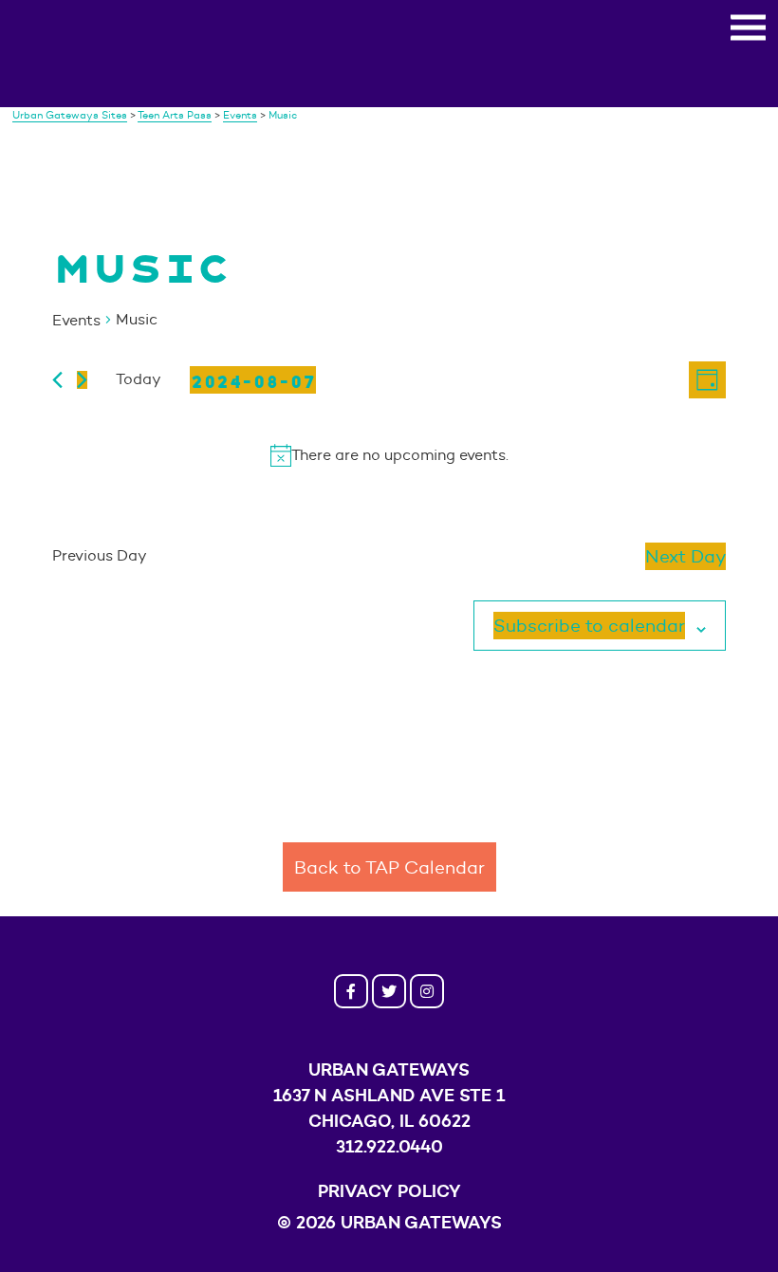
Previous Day (99, 555)
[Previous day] (57, 380)
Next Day (685, 555)
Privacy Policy (389, 1191)
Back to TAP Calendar (389, 867)
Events (76, 320)
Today (138, 379)
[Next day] (82, 380)
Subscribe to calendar (589, 625)
